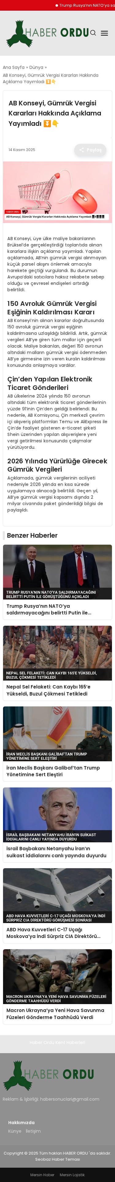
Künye (14, 1131)
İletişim (33, 1131)
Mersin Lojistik (72, 1174)
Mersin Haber (42, 1174)
